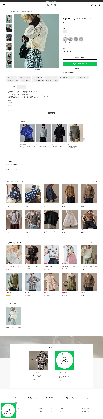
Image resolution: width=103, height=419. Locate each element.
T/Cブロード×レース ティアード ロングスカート (71, 231)
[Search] (95, 5)
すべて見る (94, 181)
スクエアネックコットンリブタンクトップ (14, 266)
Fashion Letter (12, 11)
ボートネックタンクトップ (11, 293)
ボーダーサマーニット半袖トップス (69, 266)
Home (7, 11)
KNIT (22, 11)
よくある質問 (40, 411)
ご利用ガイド (63, 408)
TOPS (18, 11)
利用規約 (40, 408)
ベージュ (81, 39)
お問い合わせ (63, 411)
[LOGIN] (92, 5)
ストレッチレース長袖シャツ (67, 205)
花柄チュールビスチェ (48, 266)
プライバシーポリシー (85, 408)
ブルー (76, 39)
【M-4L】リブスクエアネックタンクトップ (89, 266)
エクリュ (65, 39)
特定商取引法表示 (17, 411)
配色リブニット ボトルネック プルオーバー (33, 11)
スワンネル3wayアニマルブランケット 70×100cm (15, 205)
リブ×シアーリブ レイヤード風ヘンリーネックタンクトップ (36, 231)
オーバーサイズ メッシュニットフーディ (88, 205)
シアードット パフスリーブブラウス (31, 266)
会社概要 (17, 408)
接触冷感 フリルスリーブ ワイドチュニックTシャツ (53, 231)
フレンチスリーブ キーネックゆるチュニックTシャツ (53, 293)
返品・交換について (85, 411)
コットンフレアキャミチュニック (68, 293)
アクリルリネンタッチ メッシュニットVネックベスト (91, 231)
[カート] (99, 5)
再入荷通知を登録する (80, 57)
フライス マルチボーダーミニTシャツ (13, 231)
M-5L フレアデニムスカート (49, 205)
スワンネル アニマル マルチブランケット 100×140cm (34, 205)
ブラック (70, 39)
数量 (64, 48)
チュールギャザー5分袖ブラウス (31, 293)
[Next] (9, 70)
